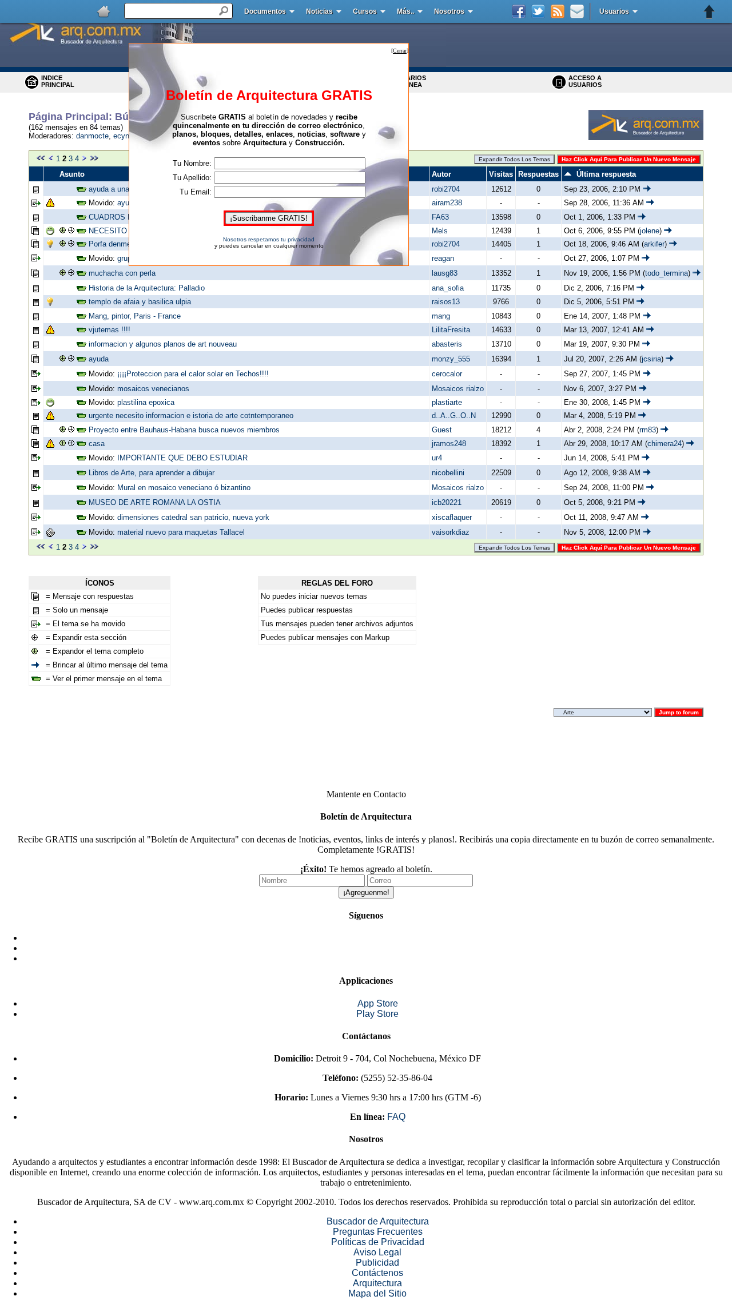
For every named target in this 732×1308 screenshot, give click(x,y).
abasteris (447, 344)
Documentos (265, 11)
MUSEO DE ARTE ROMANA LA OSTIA (155, 502)
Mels (440, 230)
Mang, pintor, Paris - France (135, 316)
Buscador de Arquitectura (378, 1221)
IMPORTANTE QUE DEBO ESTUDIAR (182, 458)
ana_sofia (448, 288)
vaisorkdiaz (451, 532)
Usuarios (614, 11)
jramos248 (449, 443)
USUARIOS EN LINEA (409, 81)
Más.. (405, 11)
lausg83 (445, 273)
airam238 (447, 202)
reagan (443, 258)
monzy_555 (451, 359)
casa (97, 443)
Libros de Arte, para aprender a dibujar (151, 472)
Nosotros (449, 11)
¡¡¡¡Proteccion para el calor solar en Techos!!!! (193, 373)
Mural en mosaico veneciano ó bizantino (183, 487)
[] (399, 50)
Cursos (365, 11)
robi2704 (446, 189)
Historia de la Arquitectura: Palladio (147, 288)
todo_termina (666, 273)
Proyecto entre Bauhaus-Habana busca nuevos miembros (184, 430)
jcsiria (651, 359)
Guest (442, 430)
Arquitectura (377, 1283)
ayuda (99, 359)
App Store (377, 1003)
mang (441, 316)
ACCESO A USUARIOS (585, 81)
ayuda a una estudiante (127, 189)
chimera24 (664, 443)
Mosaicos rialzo (458, 388)
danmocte (92, 136)
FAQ (396, 1117)
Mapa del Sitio (377, 1293)
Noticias (319, 11)
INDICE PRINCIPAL (57, 81)
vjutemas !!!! (109, 329)
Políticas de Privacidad (377, 1242)
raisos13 (446, 301)
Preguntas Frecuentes (378, 1232)
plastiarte (447, 402)
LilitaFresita (451, 329)
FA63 (440, 217)
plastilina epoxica (145, 402)
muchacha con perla (122, 273)
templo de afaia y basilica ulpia (140, 301)
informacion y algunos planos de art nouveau (163, 344)
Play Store (377, 1014)
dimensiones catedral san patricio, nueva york (193, 517)
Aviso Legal (377, 1252)
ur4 (437, 458)
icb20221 (447, 502)
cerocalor (447, 373)
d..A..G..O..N (454, 415)
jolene (649, 230)
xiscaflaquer (452, 517)
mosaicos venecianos (153, 388)
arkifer (654, 244)
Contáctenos (377, 1273)
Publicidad (377, 1262)
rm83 (647, 430)
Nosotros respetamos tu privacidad (269, 239)
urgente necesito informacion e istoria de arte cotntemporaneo (191, 415)
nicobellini (448, 472)
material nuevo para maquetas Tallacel (181, 532)
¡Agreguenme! (366, 892)
